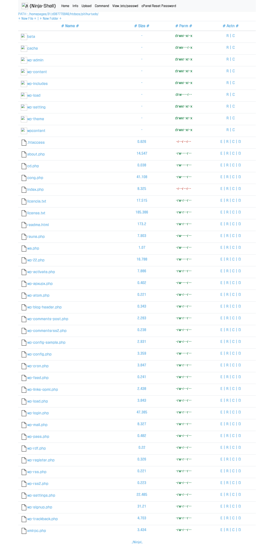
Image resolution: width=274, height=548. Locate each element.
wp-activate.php (41, 272)
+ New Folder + (51, 18)
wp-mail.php (37, 425)
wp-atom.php (38, 295)
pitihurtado (89, 14)
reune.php (36, 236)
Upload (86, 5)
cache (32, 48)
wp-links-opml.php (42, 389)
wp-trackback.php (42, 519)
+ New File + (27, 18)
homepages (38, 14)
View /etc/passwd (125, 5)
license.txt (36, 213)
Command (102, 5)
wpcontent (36, 130)
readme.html (38, 225)
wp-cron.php (38, 366)
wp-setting (36, 107)
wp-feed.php (38, 377)
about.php (36, 154)
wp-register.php (41, 460)
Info (75, 5)
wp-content (37, 72)
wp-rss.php (36, 472)
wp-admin (35, 60)
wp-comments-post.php (47, 319)
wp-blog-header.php (44, 307)
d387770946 (60, 14)
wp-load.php (37, 401)
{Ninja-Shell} (42, 6)
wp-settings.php (41, 495)
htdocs (75, 14)
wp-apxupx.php (40, 283)
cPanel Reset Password (158, 5)
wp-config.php (39, 354)
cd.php (33, 166)
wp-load (33, 95)
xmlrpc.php (36, 530)
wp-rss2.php (37, 483)
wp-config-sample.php (46, 342)
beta (31, 36)
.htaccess (36, 142)
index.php (35, 189)
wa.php (33, 248)
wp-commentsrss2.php (47, 330)
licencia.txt (36, 201)
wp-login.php (38, 413)
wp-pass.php (38, 436)
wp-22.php (36, 260)
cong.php (35, 177)
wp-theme (35, 119)
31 (49, 14)
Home (65, 5)
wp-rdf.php (36, 448)
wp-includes (37, 83)
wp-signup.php (39, 507)
